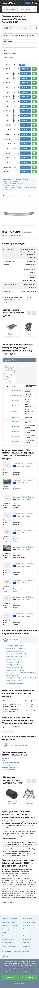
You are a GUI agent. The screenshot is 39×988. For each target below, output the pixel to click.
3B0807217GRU (16, 395)
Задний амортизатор (9, 765)
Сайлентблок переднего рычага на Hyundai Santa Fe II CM (12, 802)
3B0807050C (15, 431)
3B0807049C (15, 441)
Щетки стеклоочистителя (10, 763)
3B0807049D (16, 436)
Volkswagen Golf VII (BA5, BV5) (15, 648)
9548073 (8, 130)
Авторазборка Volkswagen (19, 745)
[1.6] (9, 9)
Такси (6, 57)
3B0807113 (9, 69)
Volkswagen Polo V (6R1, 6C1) (15, 670)
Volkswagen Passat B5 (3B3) (15, 646)
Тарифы (26, 936)
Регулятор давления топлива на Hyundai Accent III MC (29, 802)
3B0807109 (15, 405)
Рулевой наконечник (8, 769)
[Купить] (34, 69)
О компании (27, 939)
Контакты (26, 946)
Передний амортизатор (9, 767)
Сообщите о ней (19, 300)
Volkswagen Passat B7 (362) (14, 651)
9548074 (8, 125)
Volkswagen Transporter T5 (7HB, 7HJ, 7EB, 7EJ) (21, 678)
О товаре (22, 196)
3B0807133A (16, 417)
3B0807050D (16, 426)
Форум (4, 936)
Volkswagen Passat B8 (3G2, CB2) (16, 656)
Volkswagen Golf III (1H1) (13, 665)
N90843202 (15, 411)
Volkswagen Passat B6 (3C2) (15, 667)
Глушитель (5, 758)
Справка (26, 943)
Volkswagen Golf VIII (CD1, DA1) (16, 654)
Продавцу (26, 925)
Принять (10, 977)
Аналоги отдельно (10, 53)
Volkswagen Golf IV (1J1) (13, 662)
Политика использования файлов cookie (19, 972)
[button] (28, 3)
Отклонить (29, 977)
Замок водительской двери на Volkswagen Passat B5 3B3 (29, 335)
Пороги (4, 760)
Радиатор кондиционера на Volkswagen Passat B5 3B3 (11, 335)
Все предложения (9, 196)
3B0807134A (16, 422)
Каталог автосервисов (9, 922)
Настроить (19, 983)
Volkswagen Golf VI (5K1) (14, 659)
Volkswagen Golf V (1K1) (13, 680)
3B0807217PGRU (17, 390)
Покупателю (27, 929)
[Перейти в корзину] (36, 3)
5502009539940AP (12, 148)
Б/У (5, 50)
